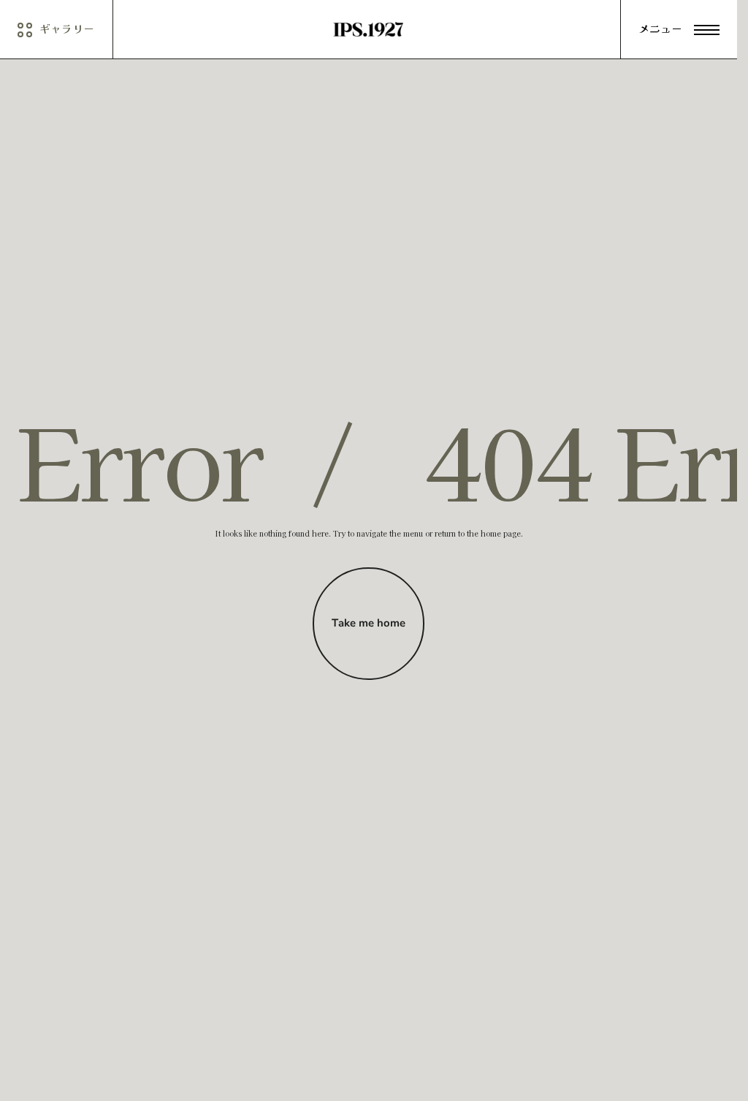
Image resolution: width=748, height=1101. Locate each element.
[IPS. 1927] (368, 29)
